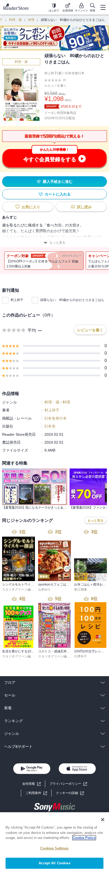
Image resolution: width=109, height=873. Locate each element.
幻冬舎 (50, 426)
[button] (70, 793)
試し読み (84, 207)
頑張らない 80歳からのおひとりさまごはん (72, 300)
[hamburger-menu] (103, 7)
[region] (54, 842)
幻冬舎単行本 (74, 73)
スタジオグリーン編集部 (19, 589)
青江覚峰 (80, 589)
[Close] (102, 819)
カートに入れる (58, 194)
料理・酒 (15, 20)
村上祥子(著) (53, 73)
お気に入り (31, 207)
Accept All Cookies (54, 863)
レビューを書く (55, 85)
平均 (32, 330)
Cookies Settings (54, 848)
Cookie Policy (84, 838)
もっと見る (57, 242)
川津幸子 (80, 656)
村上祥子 (17, 300)
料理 (31, 20)
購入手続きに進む (57, 181)
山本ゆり (44, 589)
